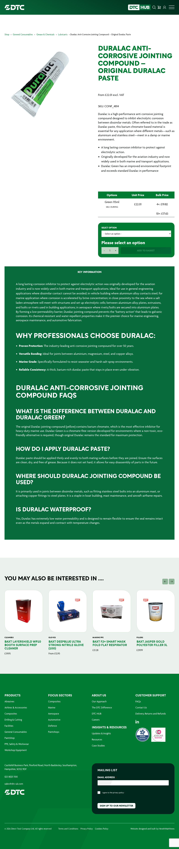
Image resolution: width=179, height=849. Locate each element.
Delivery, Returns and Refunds (150, 713)
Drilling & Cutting (13, 719)
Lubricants (62, 34)
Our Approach (99, 701)
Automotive (54, 719)
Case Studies (98, 745)
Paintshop (10, 737)
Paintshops (53, 731)
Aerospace (53, 713)
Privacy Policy (87, 828)
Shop (7, 34)
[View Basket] (159, 7)
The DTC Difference (102, 707)
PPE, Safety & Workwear (17, 743)
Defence (52, 725)
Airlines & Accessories (16, 707)
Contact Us (141, 707)
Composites (11, 713)
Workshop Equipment (16, 750)
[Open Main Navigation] (171, 8)
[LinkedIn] (137, 721)
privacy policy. (118, 792)
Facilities (9, 725)
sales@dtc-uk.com (14, 784)
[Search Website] (154, 7)
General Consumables (23, 34)
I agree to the (113, 792)
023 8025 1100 (11, 776)
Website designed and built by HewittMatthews (152, 828)
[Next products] (171, 581)
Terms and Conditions (68, 828)
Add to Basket (146, 250)
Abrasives (9, 701)
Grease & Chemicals (45, 34)
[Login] (165, 7)
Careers (96, 719)
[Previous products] (165, 581)
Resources (97, 739)
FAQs (138, 701)
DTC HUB (96, 713)
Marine (51, 707)
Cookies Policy (101, 828)
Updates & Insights (101, 733)
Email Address (106, 777)
